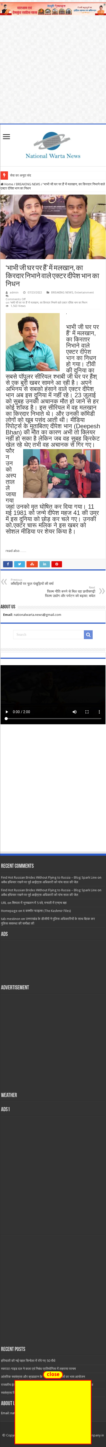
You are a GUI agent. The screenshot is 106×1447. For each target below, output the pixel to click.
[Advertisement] (53, 792)
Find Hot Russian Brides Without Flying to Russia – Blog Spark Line (49, 877)
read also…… (16, 551)
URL (4, 903)
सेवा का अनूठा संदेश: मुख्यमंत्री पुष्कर (32, 175)
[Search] (88, 634)
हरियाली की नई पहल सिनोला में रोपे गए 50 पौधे (28, 1361)
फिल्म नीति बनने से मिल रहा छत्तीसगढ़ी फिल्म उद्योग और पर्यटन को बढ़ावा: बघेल (70, 592)
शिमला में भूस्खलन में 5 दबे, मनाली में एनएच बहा (39, 903)
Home (8, 184)
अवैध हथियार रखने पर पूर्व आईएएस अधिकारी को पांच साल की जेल (39, 882)
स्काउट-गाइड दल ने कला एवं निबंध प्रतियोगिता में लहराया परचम (38, 1369)
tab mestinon (10, 919)
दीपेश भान (78, 354)
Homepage (9, 911)
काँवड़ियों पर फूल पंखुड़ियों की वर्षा (32, 582)
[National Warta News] (53, 144)
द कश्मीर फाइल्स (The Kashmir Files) (47, 911)
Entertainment (84, 292)
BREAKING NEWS (28, 184)
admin (14, 292)
